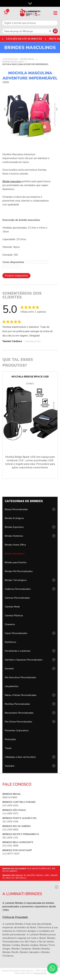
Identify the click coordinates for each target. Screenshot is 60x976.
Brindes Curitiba (11, 945)
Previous (4, 109)
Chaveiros (10, 624)
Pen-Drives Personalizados (18, 721)
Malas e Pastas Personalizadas (20, 695)
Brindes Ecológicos (14, 518)
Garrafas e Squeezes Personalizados (24, 659)
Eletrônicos (10, 642)
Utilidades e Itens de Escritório (20, 757)
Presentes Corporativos (17, 730)
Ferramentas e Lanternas (17, 650)
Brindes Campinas (21, 948)
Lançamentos (11, 686)
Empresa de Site (40, 973)
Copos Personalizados (16, 633)
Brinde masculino (11, 181)
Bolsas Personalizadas (16, 509)
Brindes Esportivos (14, 527)
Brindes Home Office (15, 544)
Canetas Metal (12, 606)
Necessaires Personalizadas (19, 712)
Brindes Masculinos (14, 553)
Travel (8, 748)
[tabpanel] (30, 114)
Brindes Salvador (29, 952)
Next (56, 109)
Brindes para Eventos (16, 562)
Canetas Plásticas (14, 615)
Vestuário (10, 765)
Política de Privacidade (15, 917)
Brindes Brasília (41, 948)
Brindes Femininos (14, 535)
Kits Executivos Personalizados (20, 677)
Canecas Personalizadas (17, 597)
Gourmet (9, 668)
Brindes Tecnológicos (16, 580)
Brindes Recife (10, 952)
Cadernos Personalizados (18, 589)
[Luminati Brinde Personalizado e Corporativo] (30, 12)
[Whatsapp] (52, 968)
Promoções (10, 739)
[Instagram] (56, 886)
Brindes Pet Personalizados (19, 571)
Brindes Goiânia (29, 945)
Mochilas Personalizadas (17, 704)
